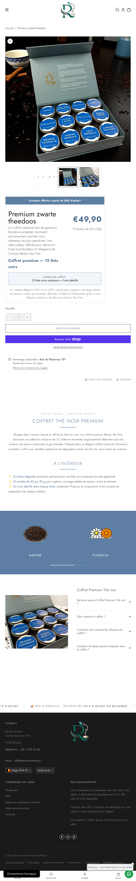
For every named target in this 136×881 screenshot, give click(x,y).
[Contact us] (129, 874)
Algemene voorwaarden (53, 862)
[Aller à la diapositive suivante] (54, 177)
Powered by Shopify (38, 855)
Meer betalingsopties (68, 347)
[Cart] (129, 10)
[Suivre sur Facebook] (61, 836)
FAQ (7, 796)
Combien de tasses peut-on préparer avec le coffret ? (101, 648)
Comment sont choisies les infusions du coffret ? (100, 631)
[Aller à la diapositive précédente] (38, 177)
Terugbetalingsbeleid (14, 862)
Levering (10, 814)
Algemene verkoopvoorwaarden (22, 802)
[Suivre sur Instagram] (68, 836)
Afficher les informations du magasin (30, 368)
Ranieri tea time (21, 855)
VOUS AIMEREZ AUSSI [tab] (68, 680)
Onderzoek (11, 790)
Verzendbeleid (74, 862)
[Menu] (6, 9)
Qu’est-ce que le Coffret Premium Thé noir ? (101, 602)
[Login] (123, 10)
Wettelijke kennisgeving (113, 862)
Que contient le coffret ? (91, 617)
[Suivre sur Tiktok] (74, 836)
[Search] (117, 10)
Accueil (9, 28)
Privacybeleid (33, 862)
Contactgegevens (92, 862)
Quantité (10, 308)
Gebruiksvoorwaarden (17, 808)
